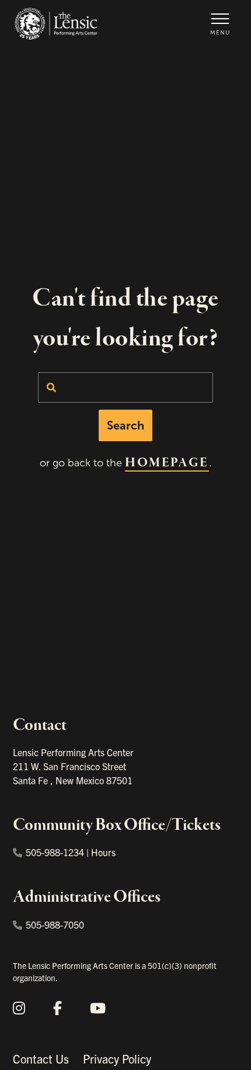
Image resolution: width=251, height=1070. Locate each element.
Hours (103, 852)
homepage (166, 463)
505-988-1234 (55, 852)
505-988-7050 (55, 924)
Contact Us (41, 1058)
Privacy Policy (117, 1058)
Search (125, 425)
